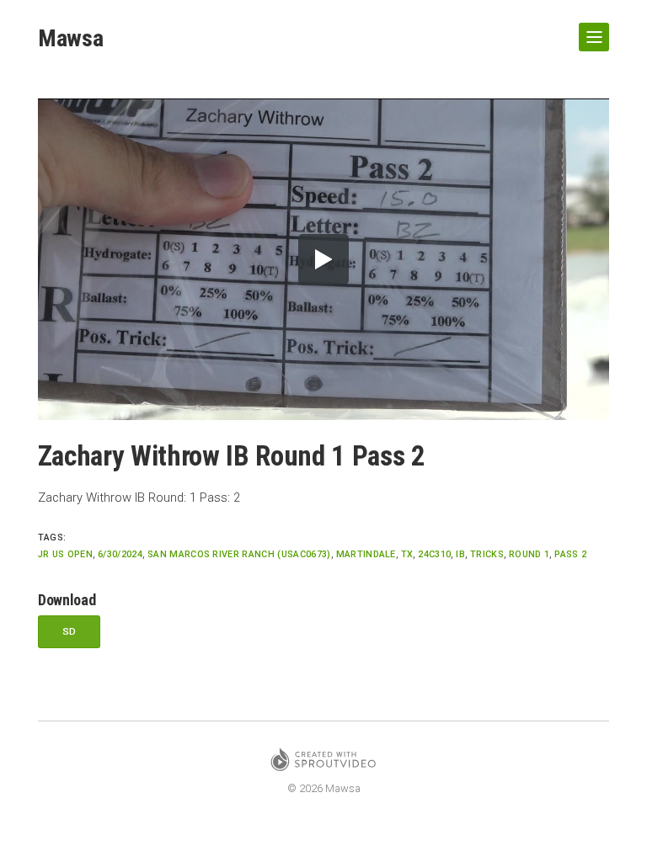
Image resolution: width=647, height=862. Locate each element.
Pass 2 (570, 554)
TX (407, 554)
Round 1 (529, 554)
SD (69, 631)
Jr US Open (65, 554)
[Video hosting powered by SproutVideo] (323, 762)
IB (460, 554)
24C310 (434, 554)
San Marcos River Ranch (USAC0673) (239, 554)
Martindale (366, 554)
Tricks (487, 554)
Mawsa (71, 38)
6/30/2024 (120, 554)
